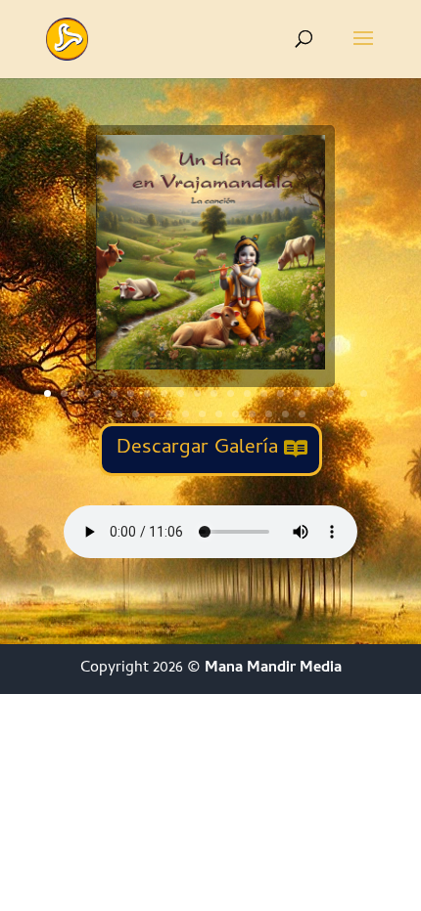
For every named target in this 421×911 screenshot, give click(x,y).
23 (152, 414)
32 (302, 414)
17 (313, 393)
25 (185, 414)
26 (202, 414)
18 (330, 393)
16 (297, 393)
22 (135, 414)
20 (363, 393)
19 (347, 393)
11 (213, 393)
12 (230, 393)
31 (285, 414)
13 (247, 393)
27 (218, 414)
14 (263, 393)
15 (280, 393)
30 (268, 414)
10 (197, 393)
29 (252, 414)
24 (168, 414)
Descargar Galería (197, 448)
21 (119, 414)
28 (235, 414)
